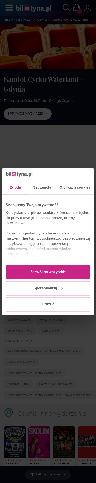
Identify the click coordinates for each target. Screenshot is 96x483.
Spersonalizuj (45, 288)
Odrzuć (48, 304)
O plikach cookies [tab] (74, 187)
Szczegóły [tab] (42, 187)
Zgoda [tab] (15, 187)
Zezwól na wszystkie (48, 272)
